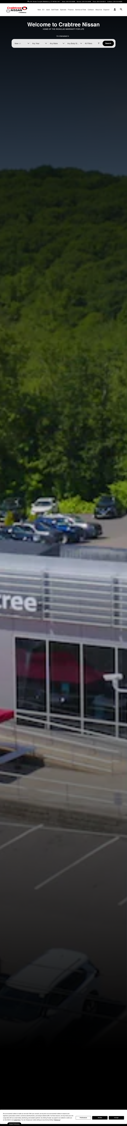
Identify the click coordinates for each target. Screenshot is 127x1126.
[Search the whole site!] (121, 9)
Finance (71, 9)
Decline (100, 1117)
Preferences (83, 1117)
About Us (98, 9)
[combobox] (22, 43)
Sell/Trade (55, 9)
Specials (63, 9)
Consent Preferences (14, 1124)
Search (108, 43)
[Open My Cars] (114, 9)
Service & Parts (80, 9)
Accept (116, 1117)
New (39, 9)
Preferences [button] (57, 1120)
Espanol (106, 9)
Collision (91, 9)
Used (48, 9)
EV (43, 9)
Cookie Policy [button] (17, 1120)
